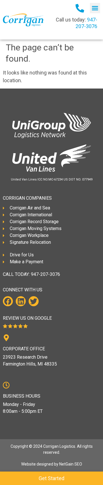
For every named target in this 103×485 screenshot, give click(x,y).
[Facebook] (8, 301)
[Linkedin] (21, 301)
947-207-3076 (45, 274)
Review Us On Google (27, 318)
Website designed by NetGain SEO (51, 464)
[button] (95, 8)
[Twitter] (34, 301)
